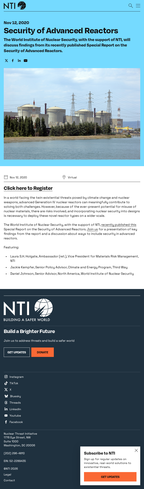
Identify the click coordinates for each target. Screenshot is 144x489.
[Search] (130, 5)
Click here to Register (28, 188)
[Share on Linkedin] (19, 60)
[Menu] (138, 5)
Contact (9, 480)
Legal (7, 474)
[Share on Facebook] (13, 60)
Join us (92, 229)
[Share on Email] (25, 60)
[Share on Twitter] (6, 60)
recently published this (118, 225)
